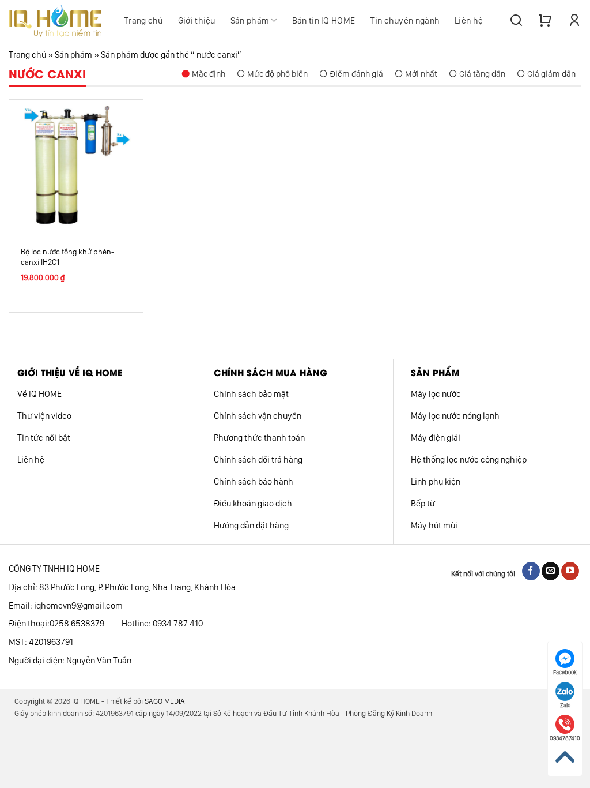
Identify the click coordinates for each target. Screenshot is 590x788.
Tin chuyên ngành (405, 21)
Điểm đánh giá (356, 74)
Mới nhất (421, 74)
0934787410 (565, 737)
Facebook (565, 672)
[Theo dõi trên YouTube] (570, 571)
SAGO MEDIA (165, 701)
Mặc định (208, 74)
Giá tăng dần (482, 74)
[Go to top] (565, 757)
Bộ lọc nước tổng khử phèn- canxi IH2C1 (67, 257)
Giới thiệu (196, 21)
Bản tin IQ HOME (323, 21)
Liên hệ (469, 21)
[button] (516, 21)
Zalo (565, 704)
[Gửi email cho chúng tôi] (550, 571)
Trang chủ (143, 21)
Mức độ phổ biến (277, 74)
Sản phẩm (249, 21)
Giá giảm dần (551, 74)
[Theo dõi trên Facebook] (531, 571)
